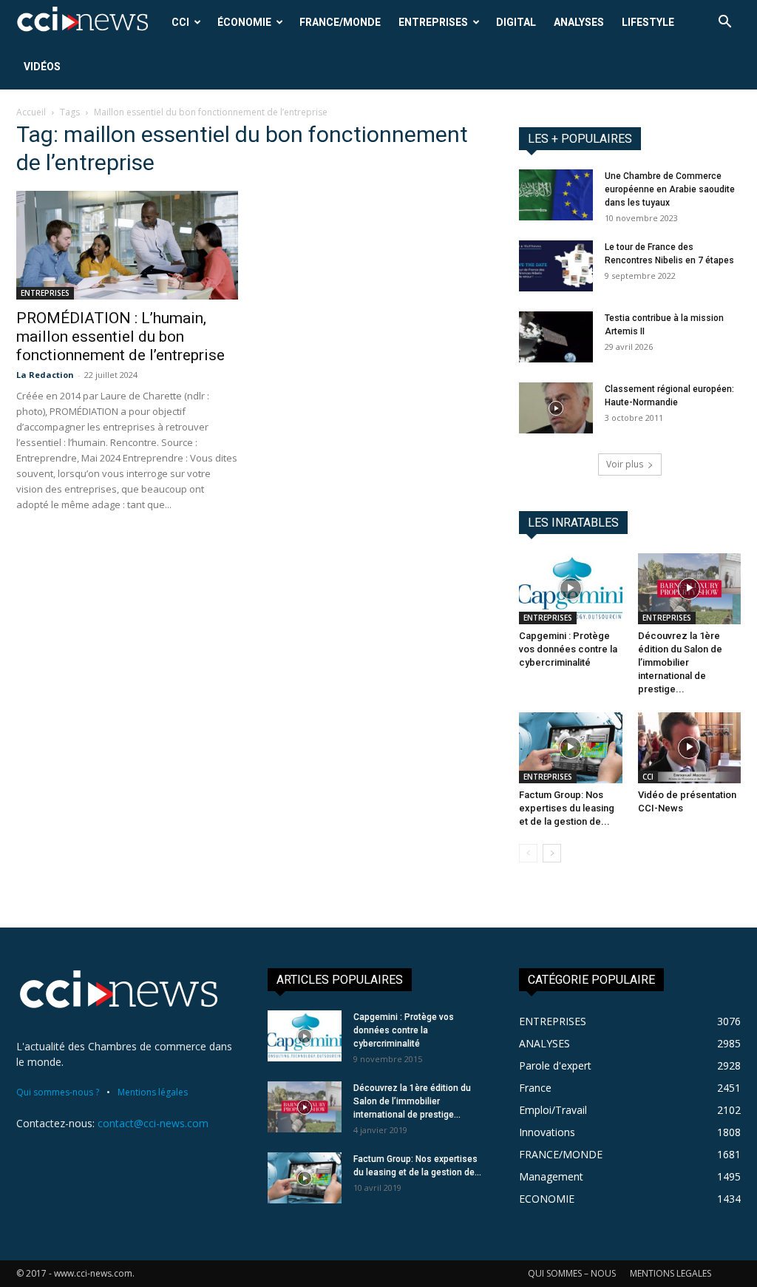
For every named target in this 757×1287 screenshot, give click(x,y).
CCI (180, 22)
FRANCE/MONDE (340, 22)
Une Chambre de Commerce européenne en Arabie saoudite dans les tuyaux (670, 189)
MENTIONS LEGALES (670, 1273)
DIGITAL (516, 22)
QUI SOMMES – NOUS (572, 1273)
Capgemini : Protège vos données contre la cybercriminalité (568, 649)
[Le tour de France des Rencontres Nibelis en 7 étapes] (556, 265)
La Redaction (45, 374)
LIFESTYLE (648, 22)
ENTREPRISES (433, 22)
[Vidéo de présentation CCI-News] (689, 747)
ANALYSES (579, 22)
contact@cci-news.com (153, 1123)
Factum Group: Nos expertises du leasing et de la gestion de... (566, 808)
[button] (724, 23)
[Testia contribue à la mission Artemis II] (556, 336)
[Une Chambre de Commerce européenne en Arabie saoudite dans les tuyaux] (556, 194)
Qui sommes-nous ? (57, 1092)
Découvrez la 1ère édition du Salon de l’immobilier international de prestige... (680, 662)
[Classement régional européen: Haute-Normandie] (556, 407)
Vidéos (42, 66)
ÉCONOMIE (244, 22)
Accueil (31, 112)
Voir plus (624, 464)
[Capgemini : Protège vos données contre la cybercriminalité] (570, 588)
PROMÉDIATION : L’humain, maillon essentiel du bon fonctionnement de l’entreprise (120, 336)
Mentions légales (153, 1092)
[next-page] (552, 853)
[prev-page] (528, 853)
